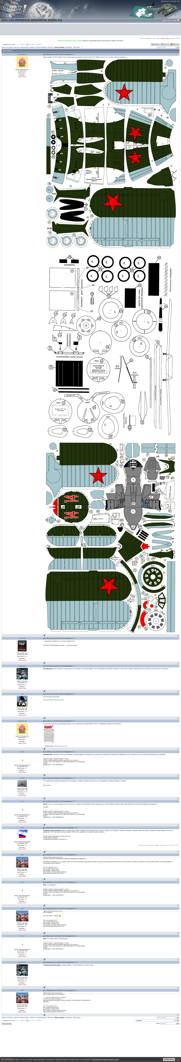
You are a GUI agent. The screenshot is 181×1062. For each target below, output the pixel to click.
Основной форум (41, 47)
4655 (73, 721)
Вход (59, 20)
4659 (75, 828)
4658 (73, 801)
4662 (75, 908)
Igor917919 (22, 638)
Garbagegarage (22, 54)
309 (22, 44)
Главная (4, 20)
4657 (73, 778)
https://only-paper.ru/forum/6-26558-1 (53, 699)
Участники (156, 38)
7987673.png (58, 746)
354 (37, 44)
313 (33, 44)
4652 (73, 638)
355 (40, 44)
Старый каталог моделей (38, 20)
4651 (73, 54)
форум (11, 20)
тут (67, 839)
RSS (177, 38)
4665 (75, 990)
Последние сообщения (22, 20)
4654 (73, 694)
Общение (50, 47)
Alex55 (22, 778)
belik (22, 855)
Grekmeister (22, 666)
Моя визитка (47, 785)
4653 (73, 666)
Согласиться (169, 1059)
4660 (75, 855)
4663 (75, 936)
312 (31, 44)
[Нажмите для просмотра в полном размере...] (49, 743)
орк (22, 694)
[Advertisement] (90, 29)
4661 (75, 882)
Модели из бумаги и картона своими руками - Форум (18, 47)
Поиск (173, 38)
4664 (75, 962)
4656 (73, 752)
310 (24, 44)
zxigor (22, 828)
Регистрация (52, 20)
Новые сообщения (146, 38)
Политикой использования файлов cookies (105, 1059)
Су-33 (22, 752)
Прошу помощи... (60, 47)
